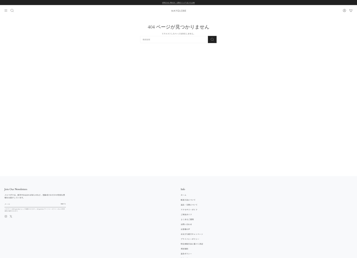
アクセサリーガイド (189, 209)
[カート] (351, 10)
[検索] (212, 39)
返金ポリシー (186, 253)
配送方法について (188, 199)
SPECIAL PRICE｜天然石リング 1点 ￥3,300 (178, 2)
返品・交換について (189, 204)
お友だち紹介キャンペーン (192, 234)
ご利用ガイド (186, 214)
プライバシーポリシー (50, 209)
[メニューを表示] (6, 10)
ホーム (183, 195)
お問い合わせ (186, 224)
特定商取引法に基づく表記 (192, 243)
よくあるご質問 (187, 219)
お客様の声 (185, 229)
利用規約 (184, 248)
